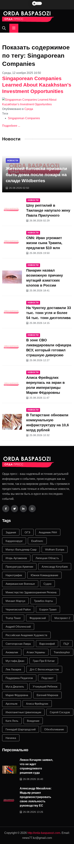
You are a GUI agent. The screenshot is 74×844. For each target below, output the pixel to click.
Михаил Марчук (15, 600)
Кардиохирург (14, 540)
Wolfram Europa (54, 549)
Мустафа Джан (15, 660)
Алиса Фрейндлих (37, 703)
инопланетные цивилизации (23, 712)
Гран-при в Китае (44, 660)
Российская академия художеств (26, 635)
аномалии (12, 652)
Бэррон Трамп (48, 609)
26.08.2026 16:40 (33, 779)
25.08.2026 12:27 (39, 360)
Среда (28, 108)
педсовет (47, 677)
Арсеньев (11, 703)
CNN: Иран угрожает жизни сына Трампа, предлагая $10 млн (44, 243)
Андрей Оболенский (18, 626)
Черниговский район (18, 609)
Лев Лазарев (13, 669)
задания (11, 532)
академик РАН (48, 532)
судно (47, 583)
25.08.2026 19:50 (39, 253)
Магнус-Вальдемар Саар (21, 549)
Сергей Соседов (60, 712)
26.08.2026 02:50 (19, 187)
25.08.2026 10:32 (39, 435)
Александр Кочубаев (55, 566)
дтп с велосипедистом (44, 669)
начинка (11, 737)
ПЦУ (66, 643)
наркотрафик (14, 575)
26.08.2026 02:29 (39, 220)
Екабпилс (37, 540)
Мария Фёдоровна (17, 695)
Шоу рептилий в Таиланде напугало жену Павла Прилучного (48, 210)
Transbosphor (62, 652)
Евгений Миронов (47, 695)
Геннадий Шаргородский (21, 729)
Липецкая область (47, 558)
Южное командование (44, 575)
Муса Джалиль (15, 686)
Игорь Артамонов (16, 558)
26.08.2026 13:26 (33, 811)
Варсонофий (47, 643)
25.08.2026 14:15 (39, 323)
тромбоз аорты (43, 600)
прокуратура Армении (19, 566)
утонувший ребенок (45, 686)
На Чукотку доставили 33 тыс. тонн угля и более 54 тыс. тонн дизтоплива (48, 313)
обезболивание (54, 729)
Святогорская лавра (18, 643)
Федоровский (37, 618)
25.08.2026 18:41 (39, 290)
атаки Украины (36, 652)
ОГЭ (27, 532)
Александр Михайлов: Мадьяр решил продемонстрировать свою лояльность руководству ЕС (36, 797)
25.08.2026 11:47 (39, 397)
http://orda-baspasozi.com (43, 832)
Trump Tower (13, 618)
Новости (12, 160)
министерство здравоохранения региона (31, 592)
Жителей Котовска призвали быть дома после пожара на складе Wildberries (36, 174)
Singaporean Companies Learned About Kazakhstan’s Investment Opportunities (36, 85)
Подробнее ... (11, 125)
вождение (33, 720)
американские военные (20, 583)
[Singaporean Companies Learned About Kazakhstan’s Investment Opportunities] (37, 101)
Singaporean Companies (24, 118)
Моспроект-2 (62, 618)
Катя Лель (12, 720)
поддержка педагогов (19, 677)
